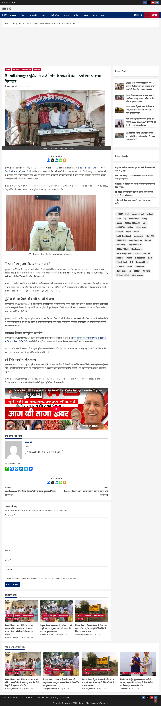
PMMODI (129, 257)
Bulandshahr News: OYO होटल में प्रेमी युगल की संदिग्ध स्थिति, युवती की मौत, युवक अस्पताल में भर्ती (140, 136)
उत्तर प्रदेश (33, 15)
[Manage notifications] (155, 701)
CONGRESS (120, 227)
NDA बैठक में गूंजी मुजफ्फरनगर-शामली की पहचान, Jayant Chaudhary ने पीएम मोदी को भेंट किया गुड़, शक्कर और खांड (141, 121)
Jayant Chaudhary (135, 240)
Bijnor (118, 218)
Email (8, 560)
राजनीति (75, 15)
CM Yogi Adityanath (132, 223)
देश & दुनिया (55, 15)
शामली (9, 619)
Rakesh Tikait (121, 262)
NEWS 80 (6, 8)
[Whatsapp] (60, 160)
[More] (64, 160)
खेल (102, 15)
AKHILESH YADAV (122, 214)
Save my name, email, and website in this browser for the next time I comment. (42, 578)
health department (123, 236)
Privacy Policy (52, 697)
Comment (10, 515)
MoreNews (91, 703)
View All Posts (54, 451)
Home (4, 15)
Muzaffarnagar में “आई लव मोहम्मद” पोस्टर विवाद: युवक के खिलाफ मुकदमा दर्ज (30, 491)
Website (8, 569)
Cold (144, 223)
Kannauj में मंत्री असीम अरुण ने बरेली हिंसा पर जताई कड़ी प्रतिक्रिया (86, 491)
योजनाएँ (66, 15)
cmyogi (144, 218)
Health (136, 231)
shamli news (139, 266)
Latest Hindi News (135, 244)
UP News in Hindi (122, 275)
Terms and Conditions (34, 697)
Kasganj (148, 240)
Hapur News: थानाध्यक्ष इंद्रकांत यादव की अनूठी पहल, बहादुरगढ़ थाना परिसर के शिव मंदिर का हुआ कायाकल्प (56, 628)
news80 (137, 253)
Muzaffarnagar (136, 249)
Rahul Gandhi (140, 257)
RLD (131, 262)
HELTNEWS (150, 236)
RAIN (150, 257)
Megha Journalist (12, 637)
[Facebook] (48, 160)
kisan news (120, 244)
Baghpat (150, 214)
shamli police (121, 270)
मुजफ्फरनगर (37, 69)
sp (130, 270)
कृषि (43, 15)
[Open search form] (141, 15)
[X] (52, 160)
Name (8, 550)
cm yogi (119, 223)
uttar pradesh (137, 275)
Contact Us (18, 697)
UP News (146, 270)
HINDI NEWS (121, 240)
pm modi (119, 257)
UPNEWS (137, 270)
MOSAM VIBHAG (122, 249)
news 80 (146, 253)
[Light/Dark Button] (136, 15)
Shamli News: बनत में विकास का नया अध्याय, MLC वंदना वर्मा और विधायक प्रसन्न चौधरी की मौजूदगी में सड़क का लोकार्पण (19, 630)
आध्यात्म (13, 15)
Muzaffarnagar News (124, 253)
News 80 (10, 86)
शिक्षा (22, 15)
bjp (125, 218)
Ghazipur (119, 231)
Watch (154, 15)
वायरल (95, 15)
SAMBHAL (120, 266)
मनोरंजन (86, 15)
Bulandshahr (134, 218)
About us (8, 697)
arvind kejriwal (138, 214)
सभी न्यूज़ (16, 619)
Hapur (128, 231)
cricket (130, 227)
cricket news (141, 227)
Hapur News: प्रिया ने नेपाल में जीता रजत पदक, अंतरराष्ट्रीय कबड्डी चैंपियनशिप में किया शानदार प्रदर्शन (91, 628)
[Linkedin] (56, 160)
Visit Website (33, 451)
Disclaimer (64, 697)
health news (138, 236)
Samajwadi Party (142, 262)
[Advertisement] (80, 45)
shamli (129, 266)
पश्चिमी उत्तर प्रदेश (26, 69)
